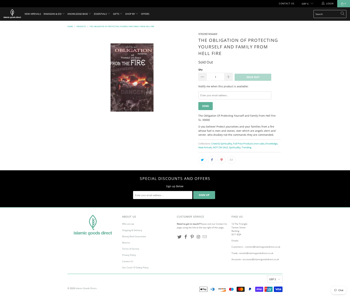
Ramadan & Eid (53, 13)
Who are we (128, 223)
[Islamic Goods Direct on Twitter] (179, 237)
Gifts (116, 13)
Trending (246, 147)
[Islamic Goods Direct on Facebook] (186, 237)
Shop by (130, 13)
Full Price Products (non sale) (248, 143)
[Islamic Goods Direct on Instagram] (198, 237)
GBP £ (305, 3)
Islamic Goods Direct (85, 288)
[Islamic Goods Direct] (12, 14)
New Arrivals (33, 13)
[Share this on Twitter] (202, 160)
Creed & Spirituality (221, 143)
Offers (145, 13)
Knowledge (271, 143)
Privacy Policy (129, 255)
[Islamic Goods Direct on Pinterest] (192, 237)
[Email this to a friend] (231, 160)
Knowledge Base (77, 13)
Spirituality (235, 147)
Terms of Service (130, 248)
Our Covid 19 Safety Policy (135, 267)
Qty (200, 69)
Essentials (100, 13)
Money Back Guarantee (134, 236)
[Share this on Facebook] (212, 160)
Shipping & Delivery (132, 230)
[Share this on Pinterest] (222, 160)
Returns (126, 242)
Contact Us (286, 3)
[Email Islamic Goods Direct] (205, 237)
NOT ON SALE (220, 147)
